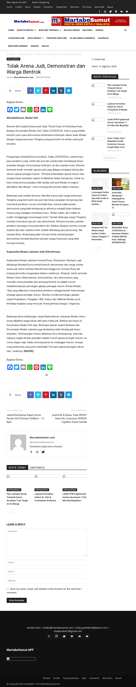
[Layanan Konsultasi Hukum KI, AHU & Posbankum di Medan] (46, 482)
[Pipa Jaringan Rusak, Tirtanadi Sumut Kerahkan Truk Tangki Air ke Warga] (19, 482)
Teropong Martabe (56, 38)
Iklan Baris (74, 7)
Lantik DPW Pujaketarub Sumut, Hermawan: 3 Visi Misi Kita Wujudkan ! (74, 497)
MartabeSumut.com (23, 77)
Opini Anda (99, 7)
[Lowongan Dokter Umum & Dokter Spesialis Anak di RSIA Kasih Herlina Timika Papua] (100, 184)
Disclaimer (48, 7)
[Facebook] (99, 11)
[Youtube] (126, 11)
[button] (125, 30)
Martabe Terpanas (49, 30)
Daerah (99, 30)
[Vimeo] (115, 11)
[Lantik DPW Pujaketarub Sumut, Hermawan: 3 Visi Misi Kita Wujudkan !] (75, 482)
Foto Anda (86, 7)
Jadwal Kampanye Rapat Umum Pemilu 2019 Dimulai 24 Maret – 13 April (25, 418)
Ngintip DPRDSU (25, 30)
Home (9, 7)
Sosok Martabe (16, 38)
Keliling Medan (72, 30)
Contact (18, 7)
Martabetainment (18, 46)
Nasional (88, 30)
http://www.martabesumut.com (42, 442)
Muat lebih (109, 157)
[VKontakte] (121, 11)
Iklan (84, 678)
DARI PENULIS (37, 467)
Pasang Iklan (61, 7)
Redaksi (37, 7)
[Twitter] (110, 11)
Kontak (56, 678)
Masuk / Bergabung (40, 2)
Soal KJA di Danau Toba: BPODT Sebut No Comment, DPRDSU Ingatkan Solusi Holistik (69, 418)
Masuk (110, 7)
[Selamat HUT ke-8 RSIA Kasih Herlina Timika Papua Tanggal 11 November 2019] (100, 219)
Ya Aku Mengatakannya (82, 38)
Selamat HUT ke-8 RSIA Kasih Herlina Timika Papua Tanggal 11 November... (100, 233)
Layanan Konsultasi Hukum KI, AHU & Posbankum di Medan (45, 497)
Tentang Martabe (71, 678)
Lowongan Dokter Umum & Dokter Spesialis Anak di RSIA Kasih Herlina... (100, 198)
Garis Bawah (34, 38)
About (28, 7)
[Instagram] (104, 11)
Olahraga (103, 38)
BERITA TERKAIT (17, 467)
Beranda (11, 54)
